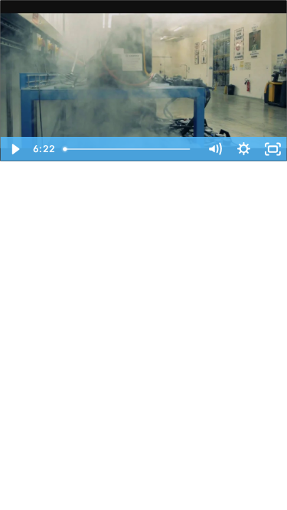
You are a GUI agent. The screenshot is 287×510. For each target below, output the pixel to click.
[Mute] (214, 149)
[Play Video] (14, 149)
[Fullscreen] (272, 149)
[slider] (129, 149)
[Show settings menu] (243, 149)
